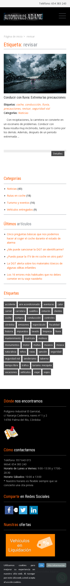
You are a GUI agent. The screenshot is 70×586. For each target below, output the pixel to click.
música (60, 345)
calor (60, 304)
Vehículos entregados (20, 209)
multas (37, 345)
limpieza (47, 331)
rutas (32, 351)
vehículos (25, 372)
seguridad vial (41, 108)
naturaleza (10, 351)
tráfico (25, 365)
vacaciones (11, 372)
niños (23, 351)
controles (49, 317)
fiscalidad (54, 324)
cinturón (45, 311)
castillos (33, 311)
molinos (42, 338)
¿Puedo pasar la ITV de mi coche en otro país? (35, 256)
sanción (43, 351)
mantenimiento (13, 338)
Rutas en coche (16, 195)
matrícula (30, 338)
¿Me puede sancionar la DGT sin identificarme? (35, 249)
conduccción (33, 104)
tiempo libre (11, 365)
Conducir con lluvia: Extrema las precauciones (35, 97)
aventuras (48, 304)
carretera (20, 311)
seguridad (56, 351)
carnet (8, 311)
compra (19, 317)
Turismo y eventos (18, 202)
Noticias (23, 113)
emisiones (23, 324)
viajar (37, 372)
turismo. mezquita (42, 365)
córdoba (9, 324)
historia (9, 331)
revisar (26, 108)
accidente (10, 304)
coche (20, 104)
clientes (58, 311)
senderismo (30, 358)
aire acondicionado (29, 304)
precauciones (12, 108)
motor (26, 345)
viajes (47, 372)
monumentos (12, 345)
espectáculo (39, 324)
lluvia (45, 104)
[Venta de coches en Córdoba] (23, 16)
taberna (44, 358)
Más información (56, 565)
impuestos (22, 331)
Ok (41, 565)
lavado (35, 331)
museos (48, 345)
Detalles (58, 153)
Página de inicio (13, 36)
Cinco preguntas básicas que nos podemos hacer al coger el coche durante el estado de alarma (34, 238)
